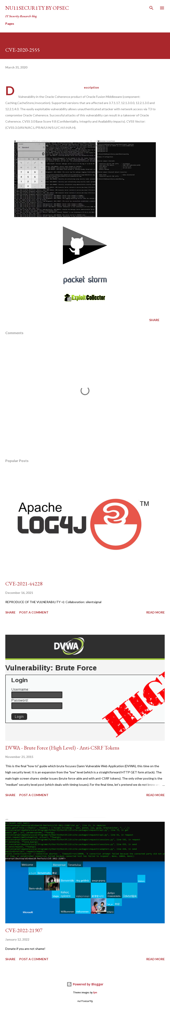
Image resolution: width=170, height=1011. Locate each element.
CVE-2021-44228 (23, 583)
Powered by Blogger (87, 984)
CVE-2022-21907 (23, 930)
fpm (95, 992)
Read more (155, 612)
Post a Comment (33, 612)
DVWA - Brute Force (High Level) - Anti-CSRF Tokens (62, 747)
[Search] (151, 8)
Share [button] (154, 320)
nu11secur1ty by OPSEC (37, 7)
